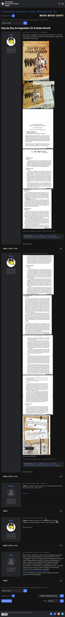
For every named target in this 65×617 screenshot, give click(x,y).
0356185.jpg (27, 465)
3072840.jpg (38, 237)
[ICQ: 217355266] (15, 248)
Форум (3, 19)
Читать (25, 456)
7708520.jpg (35, 236)
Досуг (7, 19)
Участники (32, 11)
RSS (54, 11)
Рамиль (11, 486)
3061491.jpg (47, 236)
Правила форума (41, 11)
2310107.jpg (48, 463)
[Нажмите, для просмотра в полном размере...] (36, 80)
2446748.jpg (51, 465)
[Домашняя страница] (10, 248)
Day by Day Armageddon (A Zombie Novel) (37, 19)
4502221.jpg (27, 237)
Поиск (50, 11)
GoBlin (11, 35)
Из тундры (25, 493)
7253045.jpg (50, 237)
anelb (11, 555)
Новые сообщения (21, 11)
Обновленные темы (8, 11)
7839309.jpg (35, 463)
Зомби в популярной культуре (17, 19)
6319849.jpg (39, 465)
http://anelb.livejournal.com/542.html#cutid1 (36, 571)
